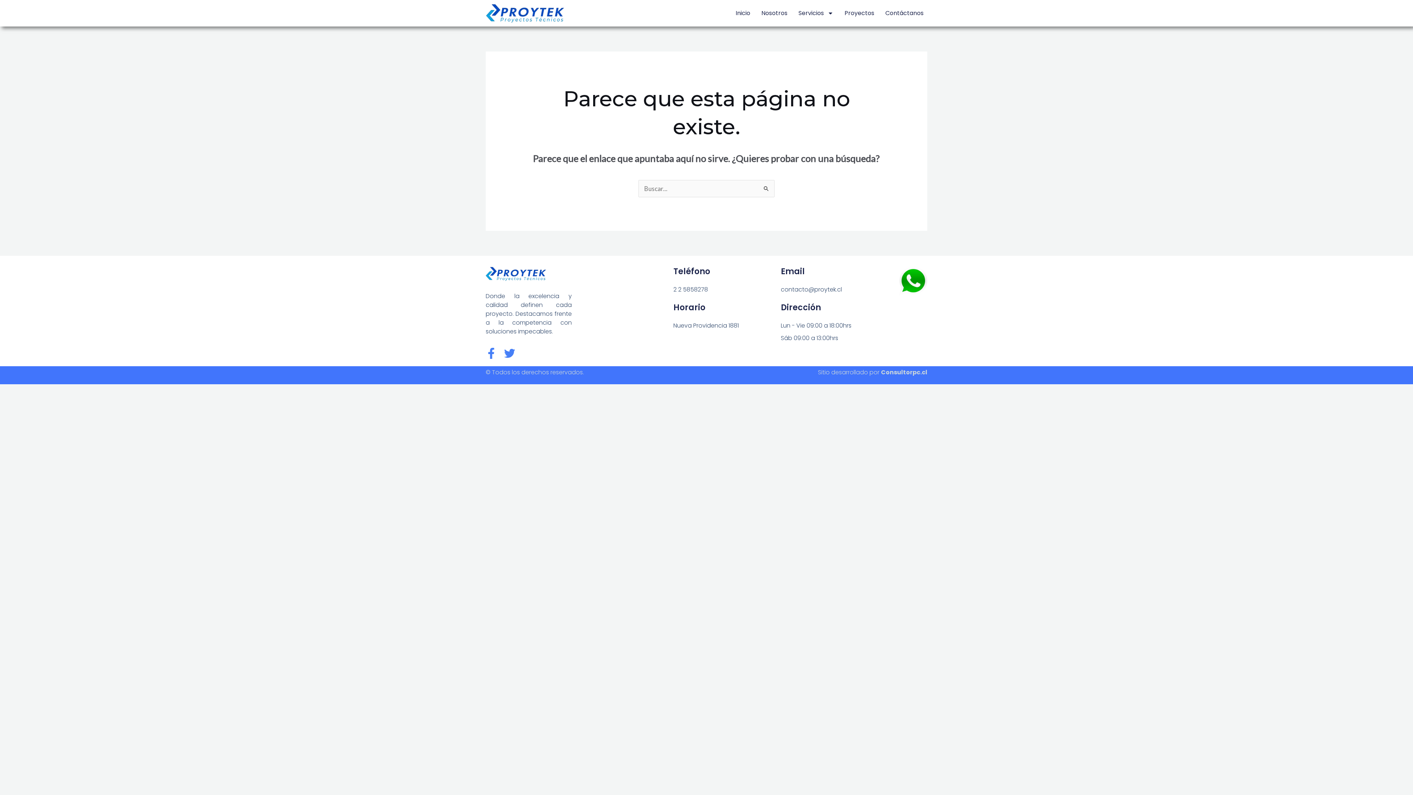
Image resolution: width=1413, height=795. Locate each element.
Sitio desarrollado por (872, 372)
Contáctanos (904, 13)
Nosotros (774, 13)
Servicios (811, 13)
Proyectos (859, 13)
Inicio (743, 13)
